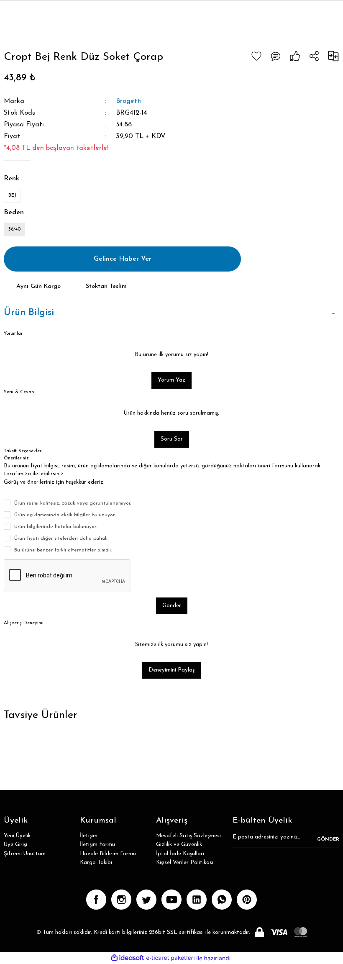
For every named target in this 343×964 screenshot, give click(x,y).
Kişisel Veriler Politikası (184, 862)
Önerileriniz (16, 458)
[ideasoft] (127, 958)
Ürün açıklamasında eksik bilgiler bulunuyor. (64, 515)
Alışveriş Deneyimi (24, 623)
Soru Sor (172, 439)
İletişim (88, 835)
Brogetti (129, 101)
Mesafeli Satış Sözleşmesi (188, 835)
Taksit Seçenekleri (23, 451)
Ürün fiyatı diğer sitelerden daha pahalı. (61, 538)
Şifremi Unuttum (25, 853)
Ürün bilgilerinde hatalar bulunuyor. (55, 526)
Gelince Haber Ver (122, 259)
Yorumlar (13, 333)
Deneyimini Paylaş (171, 670)
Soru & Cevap (19, 392)
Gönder (171, 605)
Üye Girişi (15, 844)
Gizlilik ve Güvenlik (179, 844)
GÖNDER (328, 839)
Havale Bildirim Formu (108, 853)
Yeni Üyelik (17, 835)
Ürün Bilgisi (29, 313)
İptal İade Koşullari (180, 853)
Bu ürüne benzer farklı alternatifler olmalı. (63, 550)
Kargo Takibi (96, 862)
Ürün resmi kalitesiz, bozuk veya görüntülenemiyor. (72, 503)
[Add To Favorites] (256, 56)
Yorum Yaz (171, 380)
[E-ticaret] (170, 958)
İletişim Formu (97, 844)
